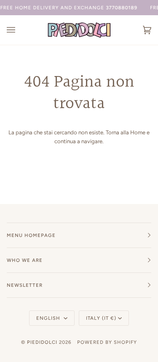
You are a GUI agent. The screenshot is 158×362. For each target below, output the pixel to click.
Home (137, 132)
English (49, 318)
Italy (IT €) (101, 318)
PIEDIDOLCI (42, 342)
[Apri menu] (19, 30)
